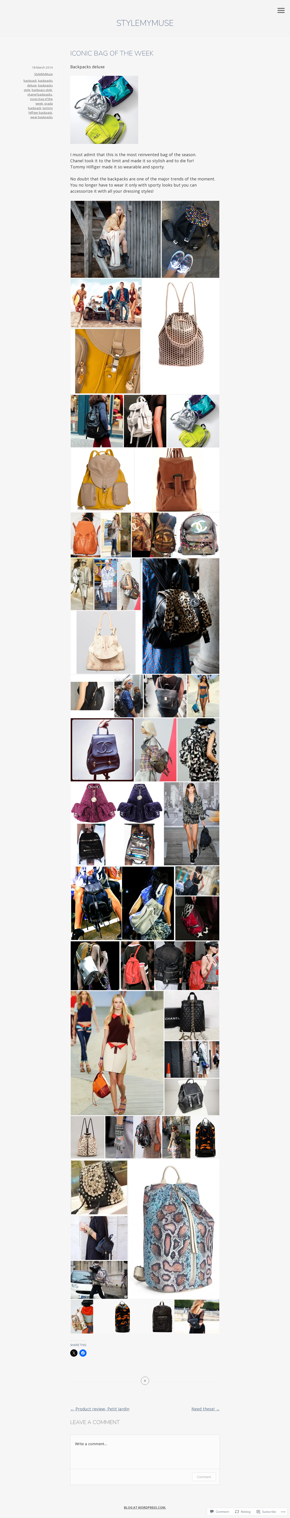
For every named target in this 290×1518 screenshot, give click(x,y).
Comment (204, 1477)
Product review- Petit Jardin (99, 1409)
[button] (115, 239)
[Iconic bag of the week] (145, 1381)
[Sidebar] (281, 11)
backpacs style (42, 90)
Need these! (205, 1409)
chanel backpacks (39, 94)
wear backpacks (41, 117)
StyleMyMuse (145, 23)
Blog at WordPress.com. (145, 1508)
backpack (30, 81)
